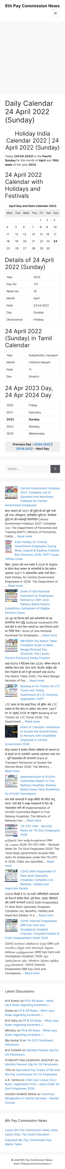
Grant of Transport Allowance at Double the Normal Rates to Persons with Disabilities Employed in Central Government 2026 (32, 735)
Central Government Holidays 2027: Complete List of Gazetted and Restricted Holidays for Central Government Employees (32, 497)
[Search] (55, 469)
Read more (24, 536)
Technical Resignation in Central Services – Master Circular (32, 1098)
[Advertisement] (32, 54)
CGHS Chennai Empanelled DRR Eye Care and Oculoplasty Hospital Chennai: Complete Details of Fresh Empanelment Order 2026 (32, 929)
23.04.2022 (42, 444)
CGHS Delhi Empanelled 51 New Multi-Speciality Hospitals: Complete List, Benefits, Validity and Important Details (30, 880)
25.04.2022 (24, 448)
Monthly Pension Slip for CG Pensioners (31, 1064)
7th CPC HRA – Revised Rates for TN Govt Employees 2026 (40, 830)
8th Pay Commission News (32, 5)
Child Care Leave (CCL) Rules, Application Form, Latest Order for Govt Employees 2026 (32, 1084)
